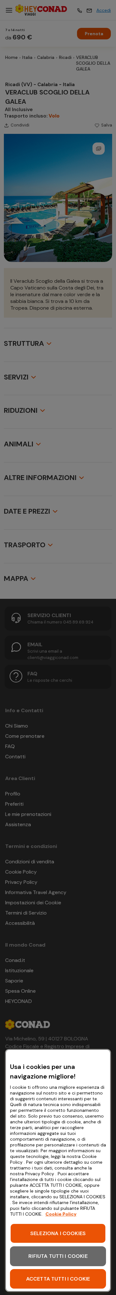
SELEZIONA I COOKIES (58, 1233)
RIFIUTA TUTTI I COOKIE (58, 1256)
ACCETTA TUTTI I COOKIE (58, 1278)
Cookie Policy (60, 1214)
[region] (58, 1170)
